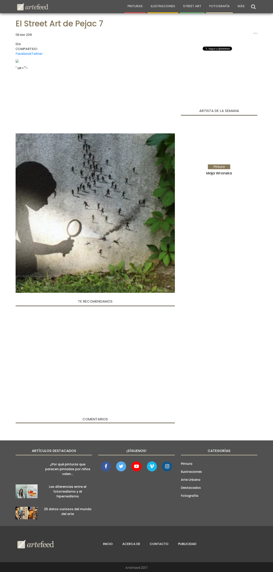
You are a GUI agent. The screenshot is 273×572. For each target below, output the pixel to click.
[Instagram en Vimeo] (167, 466)
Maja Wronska (219, 173)
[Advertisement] (95, 101)
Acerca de (131, 544)
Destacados (191, 487)
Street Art (192, 6)
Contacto (159, 544)
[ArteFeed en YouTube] (136, 466)
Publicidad (187, 544)
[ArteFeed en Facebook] (106, 466)
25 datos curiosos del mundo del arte (68, 511)
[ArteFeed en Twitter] (121, 466)
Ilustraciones (163, 6)
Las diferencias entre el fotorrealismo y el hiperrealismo (67, 491)
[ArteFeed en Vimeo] (152, 466)
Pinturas (135, 6)
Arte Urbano (190, 479)
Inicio (108, 544)
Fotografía (219, 6)
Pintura (186, 463)
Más (241, 6)
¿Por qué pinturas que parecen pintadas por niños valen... (67, 469)
